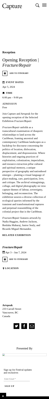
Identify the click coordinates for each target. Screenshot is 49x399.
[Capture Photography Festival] (12, 6)
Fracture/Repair (22, 121)
